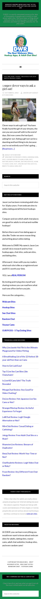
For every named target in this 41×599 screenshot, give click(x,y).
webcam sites (31, 514)
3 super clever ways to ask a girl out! (18, 87)
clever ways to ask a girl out (19, 159)
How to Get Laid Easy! (12, 365)
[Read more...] (8, 148)
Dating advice (27, 161)
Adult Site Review (13, 155)
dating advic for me (11, 161)
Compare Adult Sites (20, 45)
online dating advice (27, 164)
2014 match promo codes (16, 157)
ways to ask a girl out (12, 166)
